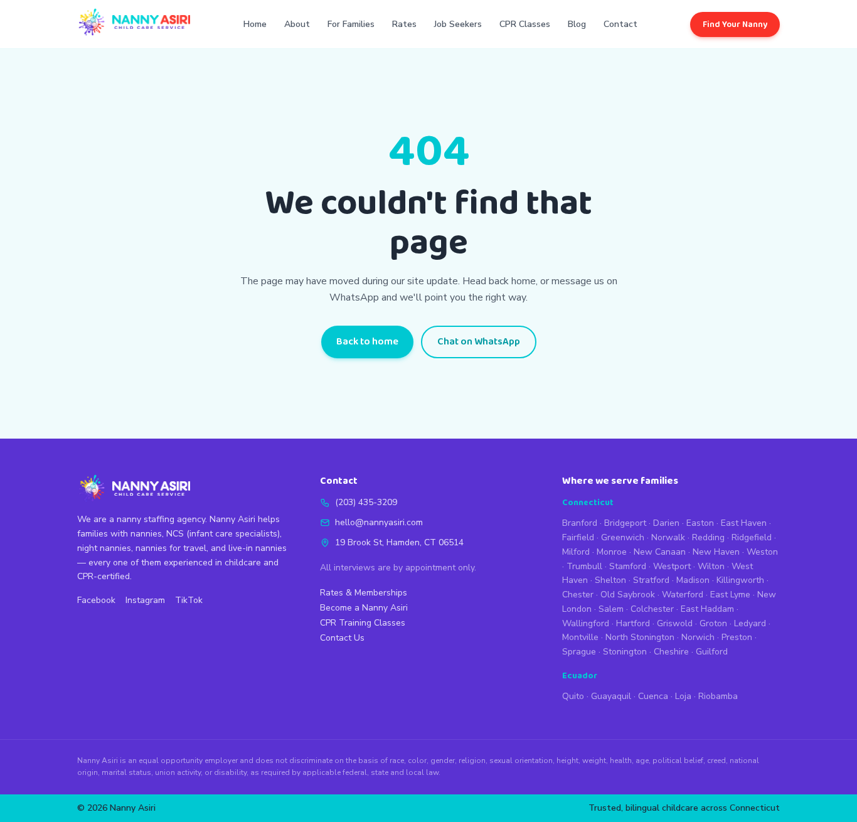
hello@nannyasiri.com (379, 522)
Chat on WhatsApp (478, 342)
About (297, 24)
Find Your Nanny (735, 24)
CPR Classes (524, 24)
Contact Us (342, 638)
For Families (351, 24)
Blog (577, 24)
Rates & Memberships (363, 593)
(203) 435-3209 (366, 502)
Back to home (367, 342)
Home (255, 24)
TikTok (189, 600)
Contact (620, 24)
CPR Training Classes (362, 623)
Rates (404, 24)
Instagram (145, 600)
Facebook (96, 600)
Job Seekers (458, 24)
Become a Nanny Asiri (364, 608)
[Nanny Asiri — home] (133, 24)
